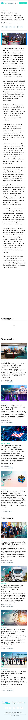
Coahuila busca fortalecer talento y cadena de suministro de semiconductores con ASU (13, 365)
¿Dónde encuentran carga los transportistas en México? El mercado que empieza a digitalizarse (12, 588)
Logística (3, 583)
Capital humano (5, 443)
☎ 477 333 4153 (14, 715)
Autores (17, 713)
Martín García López (6, 380)
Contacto (14, 712)
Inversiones (4, 627)
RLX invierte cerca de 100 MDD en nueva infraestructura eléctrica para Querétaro (13, 674)
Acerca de (19, 712)
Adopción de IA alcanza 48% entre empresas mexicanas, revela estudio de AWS (13, 407)
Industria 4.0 (4, 10)
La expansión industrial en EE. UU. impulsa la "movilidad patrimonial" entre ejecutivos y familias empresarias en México (12, 448)
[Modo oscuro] (15, 3)
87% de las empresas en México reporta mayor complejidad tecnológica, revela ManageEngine (14, 493)
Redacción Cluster (6, 420)
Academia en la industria (7, 539)
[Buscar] (17, 3)
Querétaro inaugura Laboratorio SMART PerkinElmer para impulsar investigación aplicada (13, 544)
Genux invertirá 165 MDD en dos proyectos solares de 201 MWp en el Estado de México (13, 631)
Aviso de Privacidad (9, 713)
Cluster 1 (3, 22)
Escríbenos (22, 713)
